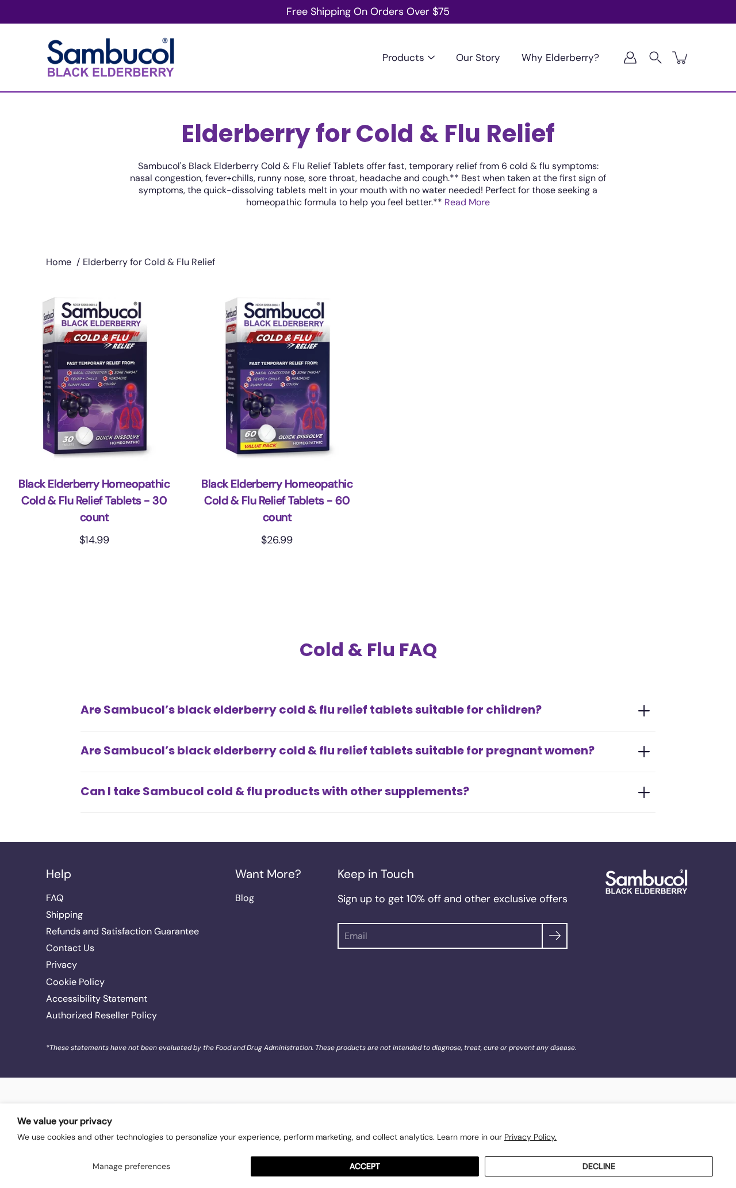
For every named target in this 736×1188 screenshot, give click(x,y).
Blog (244, 898)
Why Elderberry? (560, 57)
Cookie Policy (75, 982)
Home (58, 262)
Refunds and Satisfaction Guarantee (122, 931)
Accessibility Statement (96, 998)
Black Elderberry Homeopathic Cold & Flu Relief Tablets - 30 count (94, 501)
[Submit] (555, 936)
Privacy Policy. (530, 1137)
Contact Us (70, 948)
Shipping (64, 915)
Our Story (478, 57)
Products (403, 57)
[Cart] (681, 57)
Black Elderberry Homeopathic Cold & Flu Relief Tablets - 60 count (276, 501)
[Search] (655, 57)
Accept (365, 1166)
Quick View (94, 375)
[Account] (630, 57)
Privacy (61, 965)
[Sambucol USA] (110, 57)
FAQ (54, 898)
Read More (467, 202)
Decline (598, 1166)
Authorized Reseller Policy (101, 1015)
